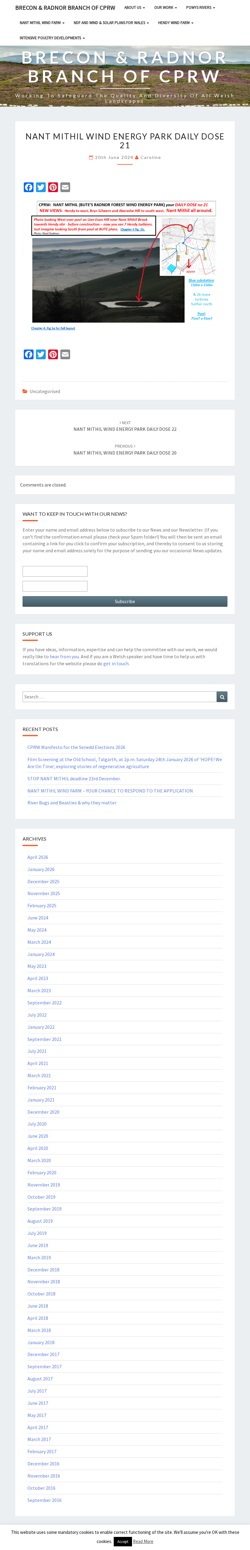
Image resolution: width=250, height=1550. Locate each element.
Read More (143, 1541)
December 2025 (43, 881)
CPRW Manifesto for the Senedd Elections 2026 (76, 747)
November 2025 (43, 893)
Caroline (151, 157)
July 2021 (37, 1051)
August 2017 (40, 1379)
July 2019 (37, 1233)
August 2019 (40, 1221)
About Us (133, 7)
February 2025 (41, 905)
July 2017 (37, 1391)
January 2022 (41, 1027)
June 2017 (37, 1403)
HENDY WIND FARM (174, 22)
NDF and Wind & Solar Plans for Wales (110, 22)
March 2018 (39, 1330)
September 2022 (44, 1003)
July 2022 (37, 1015)
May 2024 (36, 930)
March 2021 (39, 1075)
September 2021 (44, 1039)
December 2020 (43, 1112)
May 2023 (36, 966)
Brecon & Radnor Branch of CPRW (65, 7)
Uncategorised (45, 391)
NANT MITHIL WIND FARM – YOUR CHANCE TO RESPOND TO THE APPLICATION (110, 791)
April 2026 (37, 857)
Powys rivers (199, 7)
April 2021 (37, 1063)
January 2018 (41, 1342)
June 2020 (37, 1136)
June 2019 (37, 1245)
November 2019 (43, 1185)
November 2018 (43, 1281)
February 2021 (41, 1087)
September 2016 (44, 1500)
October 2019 (41, 1197)
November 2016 (43, 1476)
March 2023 (39, 990)
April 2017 (37, 1427)
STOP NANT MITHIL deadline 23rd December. (74, 778)
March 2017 (39, 1439)
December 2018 (43, 1270)
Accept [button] (122, 1541)
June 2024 (37, 918)
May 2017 (36, 1415)
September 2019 (44, 1209)
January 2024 (41, 954)
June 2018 (37, 1306)
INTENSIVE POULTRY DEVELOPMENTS (51, 37)
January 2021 (41, 1100)
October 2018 (41, 1294)
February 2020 (41, 1172)
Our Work (164, 7)
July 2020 (37, 1124)
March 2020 (39, 1160)
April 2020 (37, 1148)
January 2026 (41, 869)
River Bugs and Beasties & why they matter (71, 803)
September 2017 (44, 1366)
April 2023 (37, 978)
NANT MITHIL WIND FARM (41, 22)
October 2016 (41, 1488)
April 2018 (37, 1318)
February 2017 (41, 1451)
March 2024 (39, 942)
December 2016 (43, 1463)
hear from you (64, 656)
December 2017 (43, 1354)
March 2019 (39, 1257)
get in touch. (116, 663)
